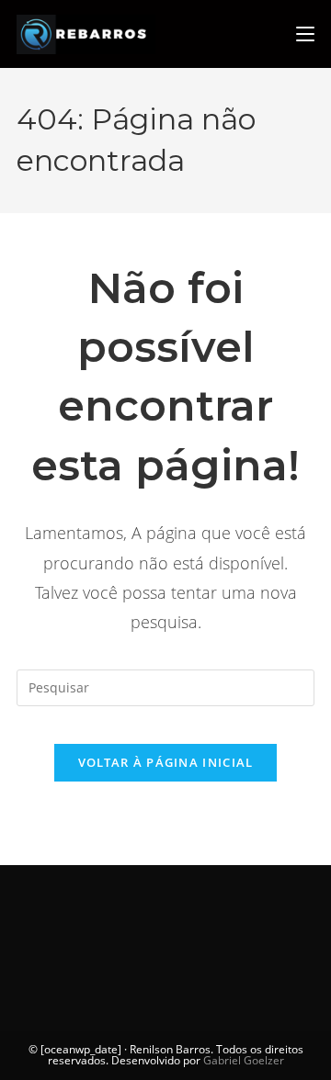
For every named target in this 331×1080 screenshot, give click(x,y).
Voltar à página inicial (166, 762)
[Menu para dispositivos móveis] (305, 34)
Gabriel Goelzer (243, 1060)
